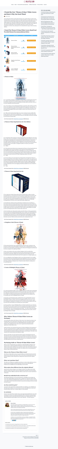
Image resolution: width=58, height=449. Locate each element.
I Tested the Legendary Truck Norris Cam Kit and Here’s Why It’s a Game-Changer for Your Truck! (47, 42)
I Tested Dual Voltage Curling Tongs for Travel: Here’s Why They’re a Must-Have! (48, 13)
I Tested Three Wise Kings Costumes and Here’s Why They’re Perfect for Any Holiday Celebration (47, 37)
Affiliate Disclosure (32, 4)
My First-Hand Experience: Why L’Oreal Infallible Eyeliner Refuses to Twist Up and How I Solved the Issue (47, 23)
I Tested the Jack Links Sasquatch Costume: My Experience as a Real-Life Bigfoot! (48, 32)
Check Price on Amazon (31, 40)
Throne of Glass (9, 76)
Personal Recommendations (23, 4)
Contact (45, 4)
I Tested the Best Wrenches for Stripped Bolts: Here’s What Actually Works (16, 424)
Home (12, 4)
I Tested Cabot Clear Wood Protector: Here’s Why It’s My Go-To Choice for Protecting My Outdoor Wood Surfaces (48, 18)
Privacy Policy (40, 4)
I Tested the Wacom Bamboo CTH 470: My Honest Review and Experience (16, 428)
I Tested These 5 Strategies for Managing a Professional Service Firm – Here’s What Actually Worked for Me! (48, 27)
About (16, 4)
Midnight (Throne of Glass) (17, 267)
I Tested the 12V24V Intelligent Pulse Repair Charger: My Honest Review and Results (30, 436)
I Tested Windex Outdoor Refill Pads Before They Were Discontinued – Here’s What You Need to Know (21, 425)
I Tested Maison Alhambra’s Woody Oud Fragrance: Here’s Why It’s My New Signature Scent (48, 46)
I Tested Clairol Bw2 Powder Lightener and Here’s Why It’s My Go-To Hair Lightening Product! (48, 55)
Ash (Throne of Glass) (17, 222)
